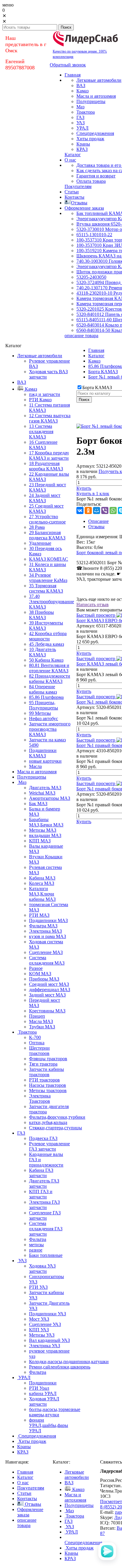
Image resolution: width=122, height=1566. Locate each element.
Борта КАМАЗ (103, 371)
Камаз (94, 360)
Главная (96, 350)
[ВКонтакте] (80, 510)
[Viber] (104, 510)
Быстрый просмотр (95, 615)
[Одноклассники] (88, 510)
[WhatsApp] (113, 510)
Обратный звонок (68, 64)
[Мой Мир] (96, 510)
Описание (98, 521)
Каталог (96, 355)
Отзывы (96, 526)
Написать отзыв (92, 604)
